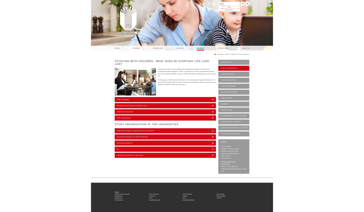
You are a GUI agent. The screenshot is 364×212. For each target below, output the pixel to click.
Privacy (151, 198)
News (184, 198)
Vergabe (185, 196)
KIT (118, 149)
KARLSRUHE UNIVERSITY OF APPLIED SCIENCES (132, 137)
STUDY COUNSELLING (124, 118)
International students (231, 122)
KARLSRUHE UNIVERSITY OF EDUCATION (130, 155)
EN (247, 4)
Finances (180, 48)
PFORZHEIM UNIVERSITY (125, 143)
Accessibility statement (188, 200)
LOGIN (229, 7)
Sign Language (221, 194)
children (200, 48)
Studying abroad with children (234, 116)
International (223, 48)
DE (243, 4)
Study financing (227, 74)
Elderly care (226, 110)
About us (245, 48)
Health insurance (228, 86)
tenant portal (229, 10)
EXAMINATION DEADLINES (125, 112)
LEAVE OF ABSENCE (123, 99)
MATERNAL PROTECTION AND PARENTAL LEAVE (132, 105)
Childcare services (229, 92)
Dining (117, 48)
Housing (136, 48)
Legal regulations (228, 80)
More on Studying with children (234, 128)
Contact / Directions (154, 194)
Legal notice (152, 196)
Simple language (221, 196)
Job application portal (154, 200)
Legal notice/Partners (230, 134)
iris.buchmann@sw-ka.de (233, 169)
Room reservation (187, 194)
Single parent (227, 98)
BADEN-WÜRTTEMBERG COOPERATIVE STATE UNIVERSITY (136, 131)
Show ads (219, 198)
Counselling (158, 48)
